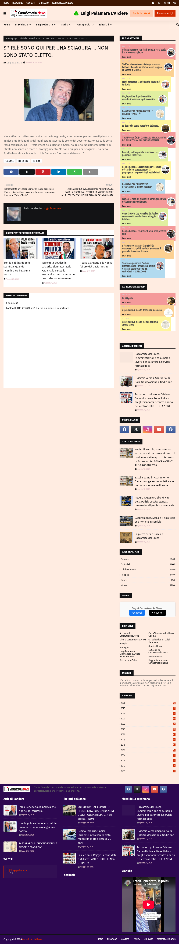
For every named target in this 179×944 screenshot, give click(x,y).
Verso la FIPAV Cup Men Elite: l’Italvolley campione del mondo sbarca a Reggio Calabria (140, 216)
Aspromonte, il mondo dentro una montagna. (142, 310)
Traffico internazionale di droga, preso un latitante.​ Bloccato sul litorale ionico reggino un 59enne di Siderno (142, 67)
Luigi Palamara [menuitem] (44, 24)
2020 (148, 734)
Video (148, 585)
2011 (148, 771)
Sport (148, 580)
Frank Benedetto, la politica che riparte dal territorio (37, 809)
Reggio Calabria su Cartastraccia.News (158, 661)
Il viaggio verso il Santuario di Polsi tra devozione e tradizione (153, 380)
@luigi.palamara (18, 870)
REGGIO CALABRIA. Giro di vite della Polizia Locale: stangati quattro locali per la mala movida (154, 501)
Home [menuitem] (6, 24)
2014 (148, 755)
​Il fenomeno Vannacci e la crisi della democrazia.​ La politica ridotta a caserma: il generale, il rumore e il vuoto (141, 248)
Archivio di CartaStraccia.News (129, 634)
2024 (148, 713)
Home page (11, 38)
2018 (148, 744)
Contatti (30, 3)
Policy (137, 939)
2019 (148, 739)
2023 (148, 718)
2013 (148, 760)
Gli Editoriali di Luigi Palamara (159, 641)
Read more (126, 57)
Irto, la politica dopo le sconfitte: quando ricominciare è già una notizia (16, 268)
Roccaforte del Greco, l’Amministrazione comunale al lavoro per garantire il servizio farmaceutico (153, 359)
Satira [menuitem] (64, 24)
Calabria (23, 38)
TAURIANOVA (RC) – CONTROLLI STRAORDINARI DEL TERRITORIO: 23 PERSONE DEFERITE (144, 139)
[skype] (174, 3)
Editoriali (148, 564)
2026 (148, 703)
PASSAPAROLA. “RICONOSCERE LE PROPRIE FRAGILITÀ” (137, 112)
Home (6, 3)
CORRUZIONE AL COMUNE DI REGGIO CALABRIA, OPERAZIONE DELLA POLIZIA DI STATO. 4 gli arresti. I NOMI (96, 812)
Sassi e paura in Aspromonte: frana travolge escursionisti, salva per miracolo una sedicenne (154, 481)
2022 (148, 724)
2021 (148, 729)
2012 (148, 765)
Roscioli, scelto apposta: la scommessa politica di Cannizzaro (139, 153)
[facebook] (153, 3)
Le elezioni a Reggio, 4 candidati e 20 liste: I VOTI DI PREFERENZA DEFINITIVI (97, 859)
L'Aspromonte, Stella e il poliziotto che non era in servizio (155, 519)
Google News (155, 646)
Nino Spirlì (23, 161)
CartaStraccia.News (62, 3)
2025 (148, 708)
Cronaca (148, 559)
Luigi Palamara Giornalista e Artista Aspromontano (130, 654)
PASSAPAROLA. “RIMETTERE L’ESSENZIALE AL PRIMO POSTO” (137, 185)
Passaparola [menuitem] (83, 24)
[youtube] (159, 429)
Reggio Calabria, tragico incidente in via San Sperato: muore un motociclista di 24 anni (94, 836)
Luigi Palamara (14, 62)
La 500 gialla (127, 298)
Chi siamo (44, 3)
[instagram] (165, 3)
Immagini (124, 647)
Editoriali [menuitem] (104, 24)
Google (123, 643)
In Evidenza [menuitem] (21, 24)
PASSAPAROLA (155, 656)
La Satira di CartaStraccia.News (158, 651)
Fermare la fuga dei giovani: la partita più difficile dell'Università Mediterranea (144, 200)
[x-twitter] (159, 3)
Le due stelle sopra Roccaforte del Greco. (140, 125)
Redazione (17, 3)
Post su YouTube (128, 660)
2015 (148, 750)
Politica (36, 161)
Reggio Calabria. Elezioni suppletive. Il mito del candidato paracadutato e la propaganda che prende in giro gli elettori (141, 169)
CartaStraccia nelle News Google (161, 634)
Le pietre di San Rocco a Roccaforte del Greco (149, 536)
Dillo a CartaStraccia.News (133, 639)
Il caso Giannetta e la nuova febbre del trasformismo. (96, 264)
